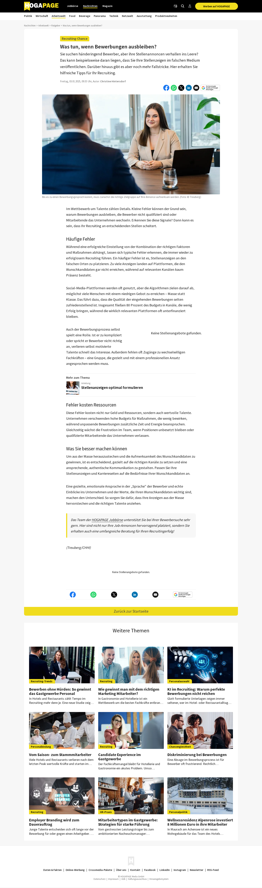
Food (72, 16)
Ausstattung (144, 16)
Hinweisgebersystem (159, 879)
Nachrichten (90, 6)
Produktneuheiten (166, 16)
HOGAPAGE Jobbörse (107, 519)
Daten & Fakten (52, 870)
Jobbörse (72, 6)
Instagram (180, 870)
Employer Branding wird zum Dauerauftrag (54, 822)
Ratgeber (55, 25)
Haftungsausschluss (137, 879)
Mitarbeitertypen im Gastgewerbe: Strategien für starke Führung (128, 822)
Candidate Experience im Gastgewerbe (119, 756)
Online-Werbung (75, 870)
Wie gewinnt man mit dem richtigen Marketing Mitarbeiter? (128, 691)
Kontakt (135, 870)
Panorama (100, 16)
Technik (113, 16)
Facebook (150, 870)
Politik (28, 16)
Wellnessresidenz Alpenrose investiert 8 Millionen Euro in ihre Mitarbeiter (200, 822)
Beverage (84, 16)
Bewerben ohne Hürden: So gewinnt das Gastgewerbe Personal (60, 691)
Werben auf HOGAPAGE (216, 6)
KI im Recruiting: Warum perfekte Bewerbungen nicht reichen (196, 691)
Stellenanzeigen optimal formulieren (112, 387)
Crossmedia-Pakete (100, 870)
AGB (123, 879)
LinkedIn (165, 870)
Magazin (107, 6)
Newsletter (196, 870)
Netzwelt (127, 16)
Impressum (113, 879)
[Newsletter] (175, 6)
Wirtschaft (42, 16)
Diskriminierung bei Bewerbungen (197, 754)
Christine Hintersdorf (113, 81)
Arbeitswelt (59, 16)
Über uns (121, 870)
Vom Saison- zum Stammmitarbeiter (60, 754)
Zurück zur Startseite (131, 611)
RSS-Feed (213, 870)
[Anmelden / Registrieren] (189, 6)
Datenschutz (100, 879)
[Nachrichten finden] (182, 6)
